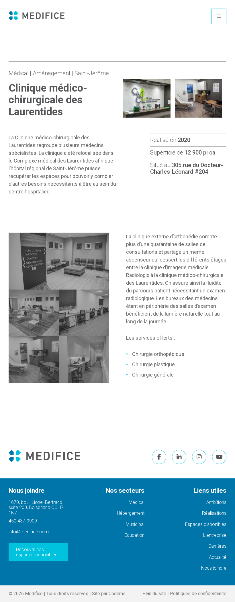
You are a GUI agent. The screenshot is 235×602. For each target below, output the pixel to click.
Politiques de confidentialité (198, 593)
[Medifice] (36, 16)
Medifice (34, 593)
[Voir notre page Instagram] (199, 457)
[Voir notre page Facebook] (159, 457)
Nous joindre (213, 568)
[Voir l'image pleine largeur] (59, 261)
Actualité (217, 557)
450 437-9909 (23, 521)
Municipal (135, 524)
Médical (19, 73)
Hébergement (130, 513)
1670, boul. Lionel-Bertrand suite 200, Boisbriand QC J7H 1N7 (37, 508)
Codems (117, 593)
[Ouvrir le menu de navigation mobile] (218, 16)
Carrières (217, 546)
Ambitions (216, 502)
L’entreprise (214, 535)
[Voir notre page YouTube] (219, 457)
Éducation (134, 535)
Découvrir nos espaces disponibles (36, 552)
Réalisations (214, 513)
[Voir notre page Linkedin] (179, 457)
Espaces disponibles (205, 524)
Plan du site (154, 593)
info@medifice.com (29, 531)
